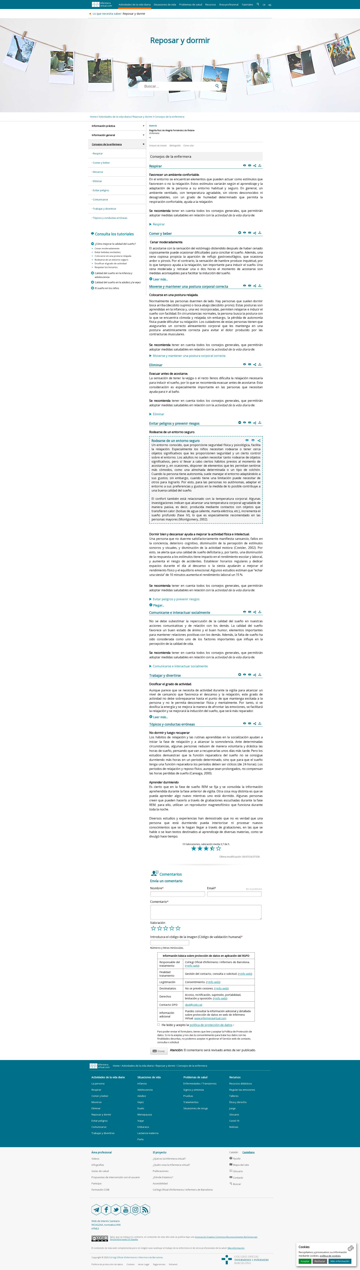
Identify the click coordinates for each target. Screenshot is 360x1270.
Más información (340, 1261)
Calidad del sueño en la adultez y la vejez (118, 282)
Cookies (130, 1264)
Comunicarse (100, 199)
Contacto (236, 1177)
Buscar (235, 1184)
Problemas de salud (190, 4)
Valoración (157, 923)
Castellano (248, 1152)
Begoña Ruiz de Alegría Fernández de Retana (171, 130)
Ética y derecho (238, 1102)
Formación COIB (100, 1189)
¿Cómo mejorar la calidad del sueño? (115, 243)
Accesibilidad (160, 1183)
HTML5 (95, 1228)
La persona (98, 1083)
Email (234, 888)
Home (93, 116)
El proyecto (159, 1152)
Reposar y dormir (142, 116)
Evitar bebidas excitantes (108, 252)
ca (264, 4)
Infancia (142, 1083)
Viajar (140, 1120)
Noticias (233, 1127)
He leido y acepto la (198, 1025)
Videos (95, 1158)
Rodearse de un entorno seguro (111, 259)
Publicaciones (161, 1171)
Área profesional (228, 4)
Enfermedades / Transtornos (200, 1083)
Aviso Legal (143, 1264)
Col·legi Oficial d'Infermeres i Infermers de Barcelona (183, 1189)
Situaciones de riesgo (195, 1108)
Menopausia (144, 1114)
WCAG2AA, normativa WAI (106, 1224)
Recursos (210, 4)
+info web (192, 965)
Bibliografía (174, 145)
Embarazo (143, 1127)
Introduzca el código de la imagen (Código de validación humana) (195, 937)
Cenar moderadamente (107, 248)
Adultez (141, 1096)
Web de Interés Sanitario (106, 1221)
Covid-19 (234, 1120)
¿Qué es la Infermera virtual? (169, 1158)
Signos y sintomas (193, 1089)
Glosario (234, 1114)
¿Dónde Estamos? (163, 1177)
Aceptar (305, 1261)
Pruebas (188, 1096)
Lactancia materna (147, 1133)
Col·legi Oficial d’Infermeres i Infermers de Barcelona (136, 1257)
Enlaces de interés (157, 145)
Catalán (233, 1152)
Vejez (140, 1102)
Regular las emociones (242, 1089)
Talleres (233, 1096)
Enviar (159, 1050)
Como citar (188, 145)
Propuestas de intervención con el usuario (116, 1177)
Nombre (156, 888)
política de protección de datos (211, 1025)
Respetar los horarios (106, 267)
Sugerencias (159, 1264)
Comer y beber (101, 162)
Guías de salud (100, 1171)
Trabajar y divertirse (104, 208)
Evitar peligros (101, 190)
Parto (140, 1139)
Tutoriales (247, 4)
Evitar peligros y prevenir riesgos (176, 599)
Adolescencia (145, 1089)
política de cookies (330, 1255)
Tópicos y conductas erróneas (110, 218)
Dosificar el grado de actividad (111, 263)
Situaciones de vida (165, 4)
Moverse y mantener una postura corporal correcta (189, 356)
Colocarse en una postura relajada (113, 255)
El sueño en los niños (107, 288)
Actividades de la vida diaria (135, 4)
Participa (96, 1183)
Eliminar (97, 181)
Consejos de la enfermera (169, 116)
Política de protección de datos (107, 1264)
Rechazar (320, 1261)
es (269, 4)
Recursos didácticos (240, 1083)
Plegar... (156, 605)
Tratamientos (191, 1102)
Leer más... (158, 279)
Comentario (158, 902)
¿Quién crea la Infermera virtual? (171, 1165)
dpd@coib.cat (193, 1004)
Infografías (98, 1165)
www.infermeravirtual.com (210, 1018)
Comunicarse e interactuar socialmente (180, 666)
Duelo (140, 1108)
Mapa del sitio (239, 1165)
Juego (232, 1108)
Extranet (173, 1264)
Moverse (98, 172)
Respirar (98, 153)
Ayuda (235, 1158)
